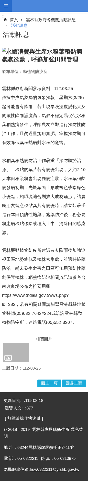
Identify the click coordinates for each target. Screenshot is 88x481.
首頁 (14, 20)
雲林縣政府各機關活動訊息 (51, 20)
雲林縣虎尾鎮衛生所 (50, 6)
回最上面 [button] (74, 383)
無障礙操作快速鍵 (24, 418)
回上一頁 (49, 383)
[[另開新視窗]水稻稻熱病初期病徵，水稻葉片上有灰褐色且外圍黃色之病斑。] (16, 352)
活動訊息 (19, 25)
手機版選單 (6, 6)
